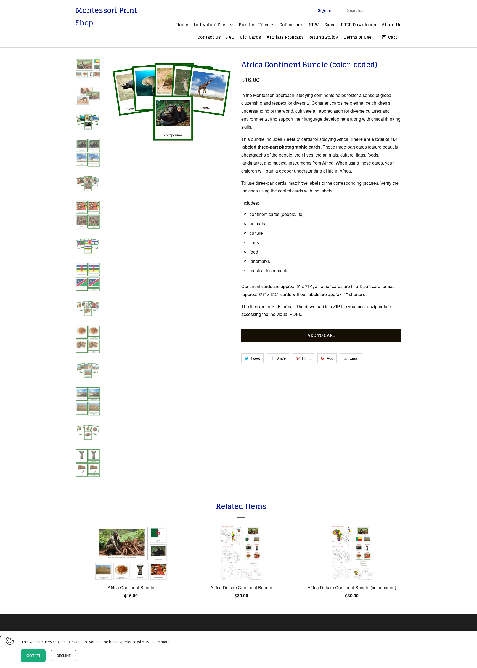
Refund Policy (323, 37)
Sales (329, 25)
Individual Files (211, 25)
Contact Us (209, 37)
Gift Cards (250, 37)
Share (281, 358)
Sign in (325, 11)
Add (330, 358)
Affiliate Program (284, 37)
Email (354, 358)
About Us (391, 25)
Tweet (255, 358)
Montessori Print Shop (106, 16)
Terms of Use (358, 37)
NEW (314, 25)
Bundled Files (254, 25)
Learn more (160, 641)
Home (182, 25)
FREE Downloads (358, 25)
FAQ (230, 37)
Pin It (306, 358)
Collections (291, 25)
